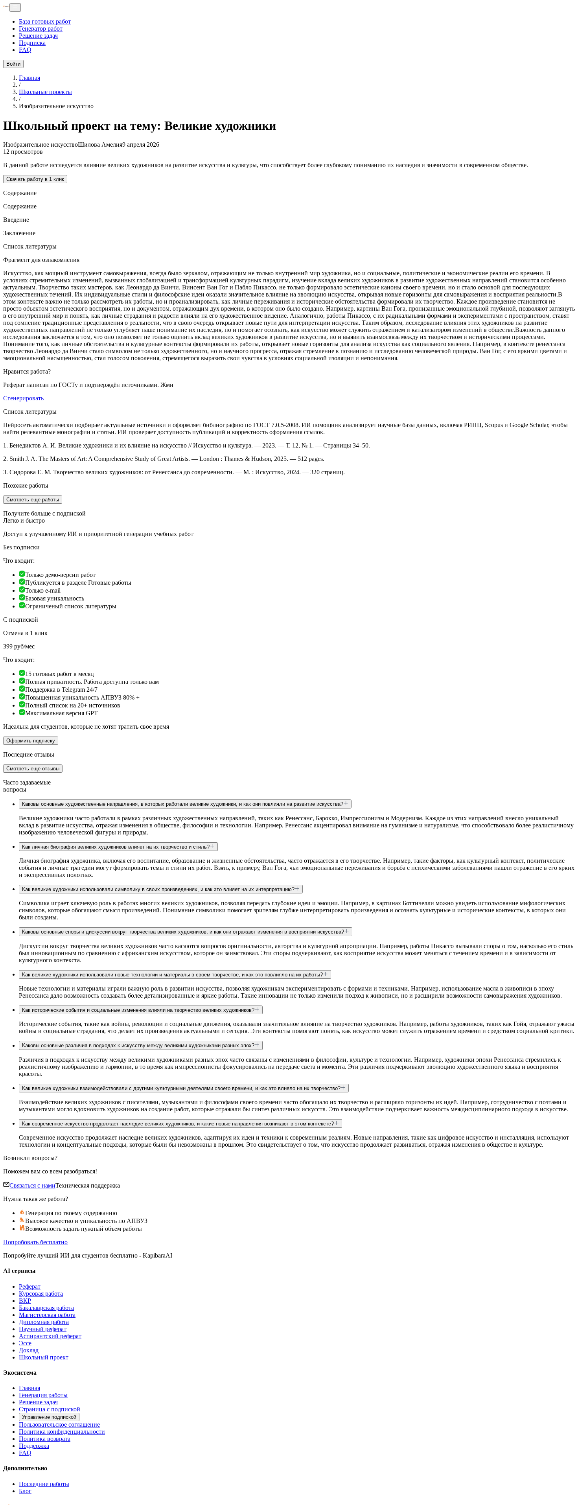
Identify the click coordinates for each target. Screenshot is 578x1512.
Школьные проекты (45, 91)
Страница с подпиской (49, 1409)
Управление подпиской (49, 1417)
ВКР (25, 1300)
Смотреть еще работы (32, 500)
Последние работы (44, 1484)
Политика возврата (44, 1438)
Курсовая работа (41, 1293)
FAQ (25, 49)
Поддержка (34, 1445)
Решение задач (38, 35)
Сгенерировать (23, 398)
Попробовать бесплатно (35, 1242)
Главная (29, 77)
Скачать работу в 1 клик (35, 179)
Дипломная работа (44, 1322)
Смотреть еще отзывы (32, 769)
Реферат (29, 1286)
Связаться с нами (32, 1185)
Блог (25, 1491)
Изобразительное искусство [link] (56, 106)
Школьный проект (43, 1357)
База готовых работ (45, 21)
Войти (13, 64)
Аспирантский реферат (50, 1336)
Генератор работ (41, 28)
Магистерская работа (47, 1314)
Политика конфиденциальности (62, 1431)
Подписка (32, 42)
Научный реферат (42, 1329)
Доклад (29, 1350)
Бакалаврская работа (46, 1307)
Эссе (25, 1343)
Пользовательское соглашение (59, 1424)
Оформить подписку (30, 741)
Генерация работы (43, 1395)
